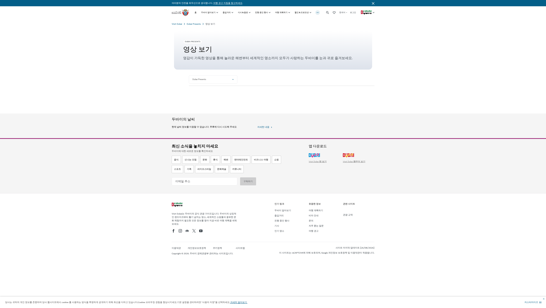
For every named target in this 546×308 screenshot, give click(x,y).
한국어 (342, 12)
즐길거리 (227, 12)
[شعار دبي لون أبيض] (177, 205)
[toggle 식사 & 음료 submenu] (250, 12)
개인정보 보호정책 (337, 253)
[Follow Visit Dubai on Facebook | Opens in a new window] (173, 231)
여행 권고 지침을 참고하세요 (227, 3)
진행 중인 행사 (261, 12)
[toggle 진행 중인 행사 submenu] (270, 12)
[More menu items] (317, 12)
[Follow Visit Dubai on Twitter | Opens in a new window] (194, 231)
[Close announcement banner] (373, 3)
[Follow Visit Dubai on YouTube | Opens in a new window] (201, 231)
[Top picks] (334, 12)
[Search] (327, 12)
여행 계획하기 (281, 12)
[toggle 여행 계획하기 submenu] (289, 12)
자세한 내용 (263, 127)
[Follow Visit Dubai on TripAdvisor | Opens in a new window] (187, 231)
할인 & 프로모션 (302, 12)
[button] (532, 302)
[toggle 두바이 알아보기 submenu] (217, 12)
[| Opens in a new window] (180, 231)
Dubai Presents (194, 24)
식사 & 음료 (243, 12)
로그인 (353, 12)
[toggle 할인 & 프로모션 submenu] (310, 12)
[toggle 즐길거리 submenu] (232, 12)
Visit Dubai (177, 24)
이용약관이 (356, 253)
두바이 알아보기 (208, 12)
